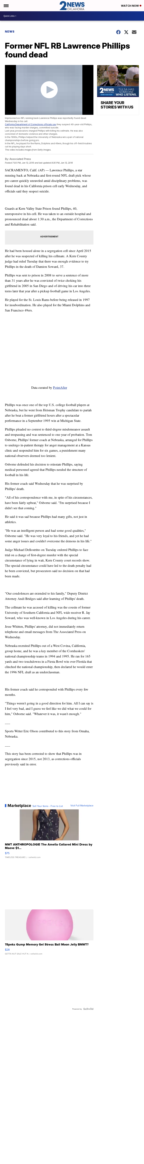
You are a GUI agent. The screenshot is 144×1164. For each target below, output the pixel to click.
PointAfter (60, 387)
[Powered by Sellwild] (88, 1009)
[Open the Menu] (6, 5)
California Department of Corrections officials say (30, 124)
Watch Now (130, 5)
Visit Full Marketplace (81, 805)
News (10, 31)
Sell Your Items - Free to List (47, 806)
